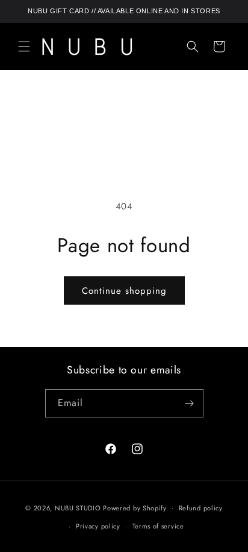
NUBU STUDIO (78, 507)
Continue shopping (124, 290)
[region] (124, 11)
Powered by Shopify (135, 507)
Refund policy (201, 508)
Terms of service (158, 526)
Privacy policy (98, 526)
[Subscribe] (189, 403)
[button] (24, 46)
